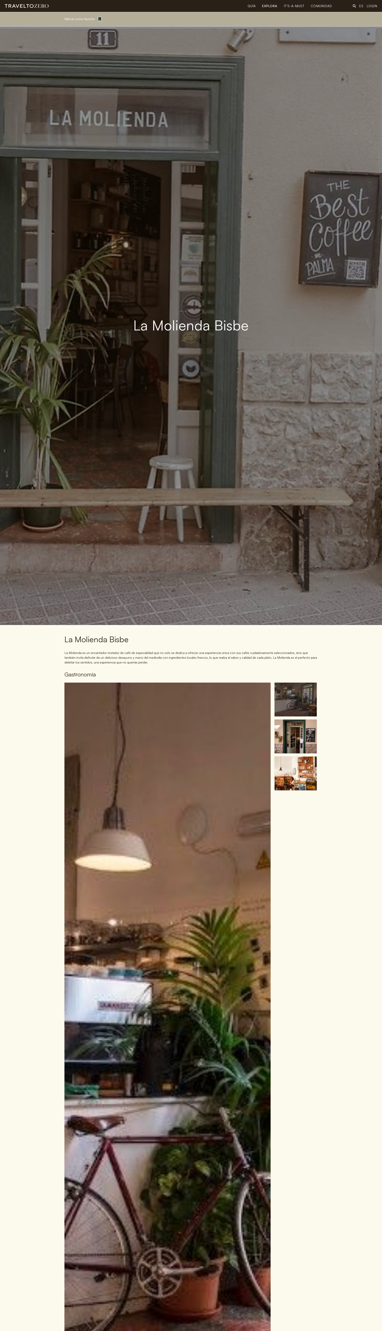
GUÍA (252, 6)
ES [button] (361, 6)
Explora (269, 6)
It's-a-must (294, 6)
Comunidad (321, 6)
